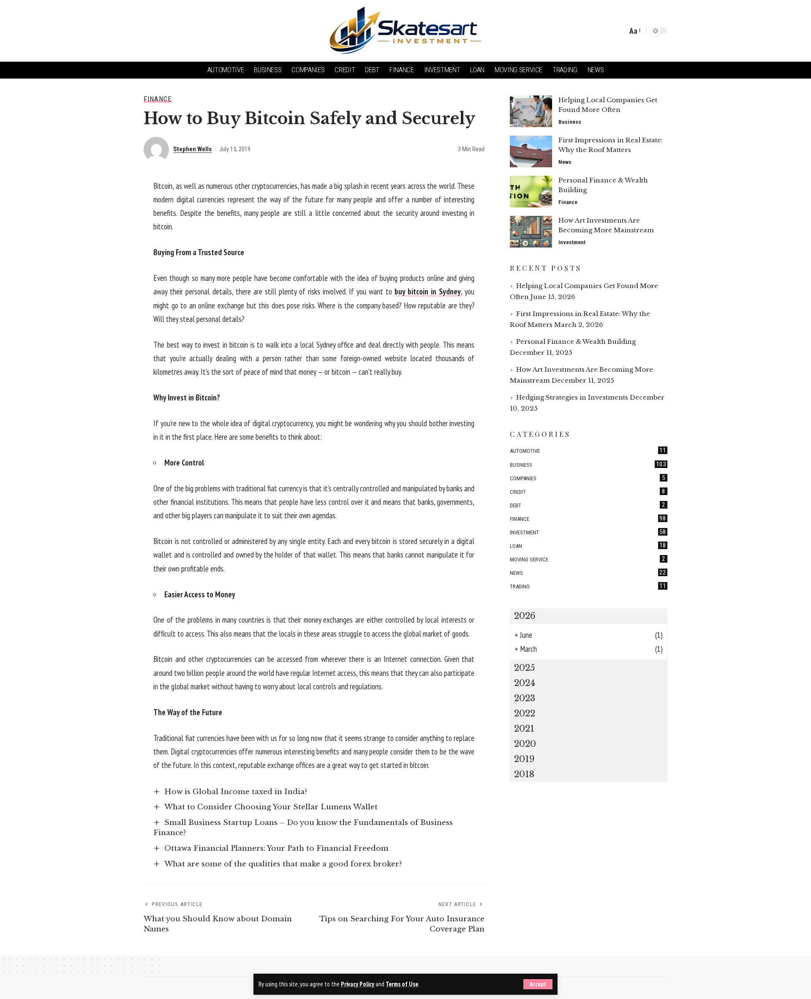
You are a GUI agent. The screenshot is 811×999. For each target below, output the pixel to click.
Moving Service (587, 559)
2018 (524, 774)
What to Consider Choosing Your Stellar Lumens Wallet (271, 807)
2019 (524, 759)
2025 (524, 668)
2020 (525, 744)
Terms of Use (402, 984)
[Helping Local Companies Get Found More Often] (531, 111)
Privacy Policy (357, 984)
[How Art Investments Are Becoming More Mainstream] (531, 232)
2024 (524, 683)
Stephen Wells (192, 149)
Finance (158, 99)
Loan (588, 545)
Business (569, 122)
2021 (524, 729)
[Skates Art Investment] (405, 30)
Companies (587, 477)
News (565, 162)
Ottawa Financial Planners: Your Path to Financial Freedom (276, 848)
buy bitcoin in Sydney (428, 291)
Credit (587, 491)
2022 (524, 713)
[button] (537, 984)
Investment (571, 242)
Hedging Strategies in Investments (572, 397)
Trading (588, 586)
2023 (524, 698)
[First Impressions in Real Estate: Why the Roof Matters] (531, 151)
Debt (587, 504)
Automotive (588, 450)
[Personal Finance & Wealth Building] (531, 191)
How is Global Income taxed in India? (235, 791)
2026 (524, 616)
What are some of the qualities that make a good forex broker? (283, 864)
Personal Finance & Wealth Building (576, 342)
